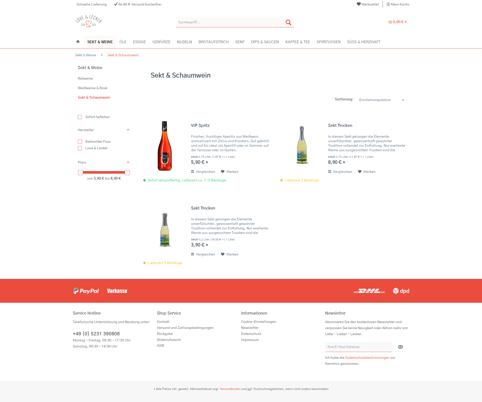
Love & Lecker (96, 148)
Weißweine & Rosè (92, 88)
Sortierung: (344, 99)
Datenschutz (251, 334)
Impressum (250, 340)
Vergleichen (205, 172)
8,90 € (115, 178)
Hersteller (86, 130)
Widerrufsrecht (169, 340)
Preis (82, 162)
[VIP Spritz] (164, 146)
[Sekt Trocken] (301, 146)
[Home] (78, 41)
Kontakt (163, 322)
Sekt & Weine (90, 68)
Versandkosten (230, 388)
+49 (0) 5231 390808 (96, 334)
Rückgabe (165, 334)
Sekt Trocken (340, 126)
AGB (160, 345)
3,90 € (99, 178)
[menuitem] (368, 5)
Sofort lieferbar (97, 117)
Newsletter (250, 328)
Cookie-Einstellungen (258, 322)
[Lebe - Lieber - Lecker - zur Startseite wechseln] (88, 22)
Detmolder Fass (98, 141)
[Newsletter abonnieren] (400, 347)
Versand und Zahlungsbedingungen (185, 328)
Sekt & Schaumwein (94, 97)
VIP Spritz (200, 126)
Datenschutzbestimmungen (367, 358)
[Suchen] (288, 22)
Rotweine (85, 78)
